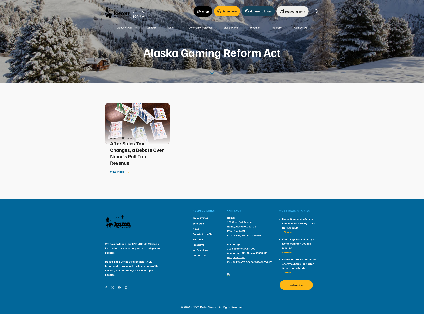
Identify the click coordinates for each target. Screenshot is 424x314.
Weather (255, 27)
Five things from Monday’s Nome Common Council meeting (298, 244)
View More (117, 171)
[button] (136, 27)
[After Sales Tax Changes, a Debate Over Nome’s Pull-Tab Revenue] (137, 123)
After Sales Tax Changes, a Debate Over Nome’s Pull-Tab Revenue (137, 153)
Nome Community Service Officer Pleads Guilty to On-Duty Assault (298, 223)
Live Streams (231, 27)
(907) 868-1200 (236, 257)
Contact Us (300, 27)
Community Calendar (200, 27)
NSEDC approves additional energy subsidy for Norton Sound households (299, 264)
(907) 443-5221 (236, 230)
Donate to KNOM (202, 234)
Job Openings (200, 250)
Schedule (151, 27)
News (171, 27)
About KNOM (124, 27)
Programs (277, 27)
